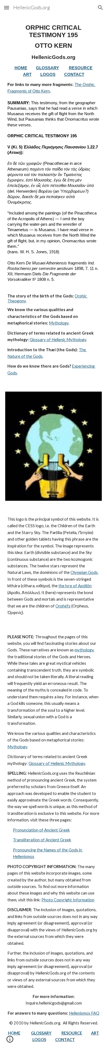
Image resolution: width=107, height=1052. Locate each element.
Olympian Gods (84, 572)
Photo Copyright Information (67, 900)
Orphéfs (63, 606)
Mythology (59, 323)
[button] (6, 7)
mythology (84, 650)
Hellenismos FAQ (84, 1013)
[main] (53, 200)
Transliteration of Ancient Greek (42, 840)
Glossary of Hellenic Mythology (58, 339)
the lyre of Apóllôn (75, 585)
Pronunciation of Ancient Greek (41, 830)
